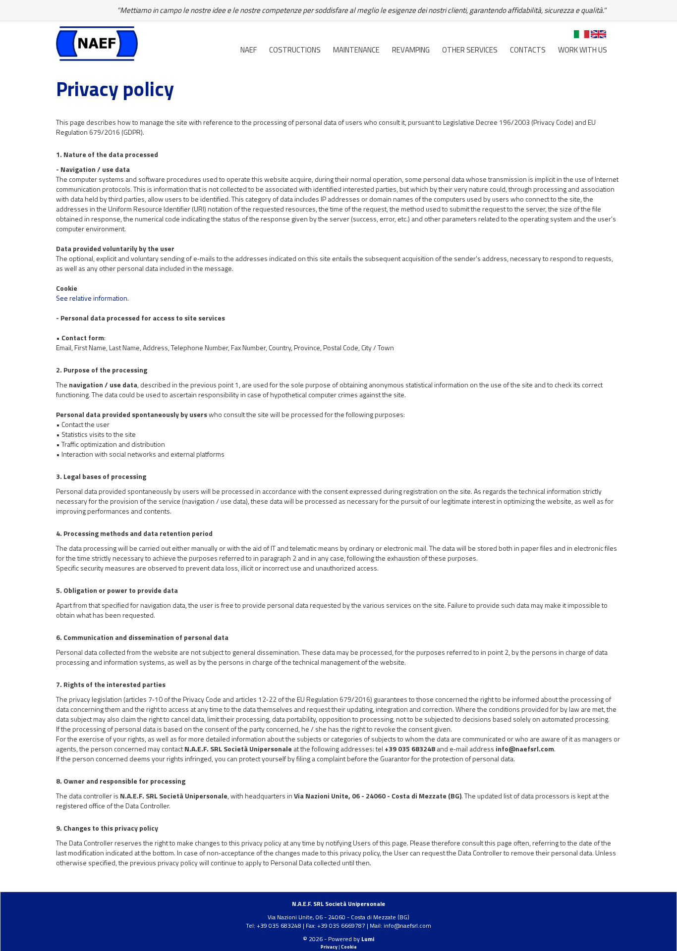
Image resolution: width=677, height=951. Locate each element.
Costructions (295, 49)
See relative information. (92, 298)
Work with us (582, 49)
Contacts (528, 49)
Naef (248, 49)
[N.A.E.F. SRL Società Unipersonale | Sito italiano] (581, 36)
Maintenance (356, 49)
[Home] (97, 42)
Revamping (411, 49)
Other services (470, 49)
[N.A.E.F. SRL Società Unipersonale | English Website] (598, 36)
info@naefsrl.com (407, 925)
